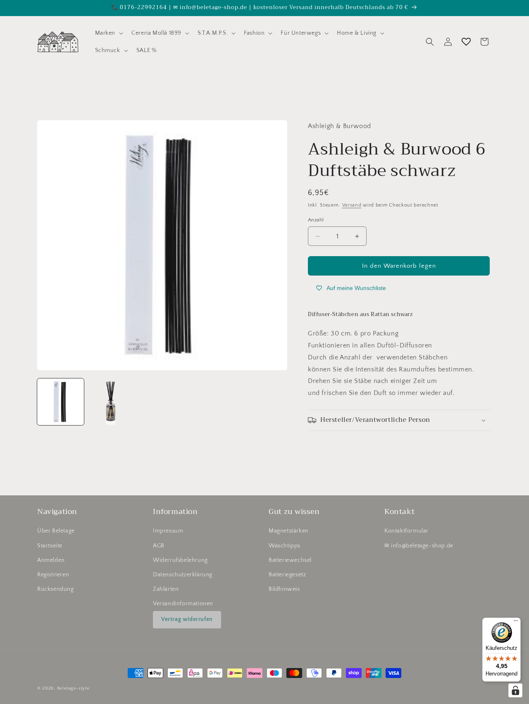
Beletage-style (73, 688)
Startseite (49, 545)
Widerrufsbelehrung (180, 560)
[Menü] (516, 623)
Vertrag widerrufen (187, 619)
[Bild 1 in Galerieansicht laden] (60, 401)
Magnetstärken (289, 531)
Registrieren (53, 574)
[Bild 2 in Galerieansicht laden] (111, 401)
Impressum (168, 531)
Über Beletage (56, 531)
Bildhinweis (284, 589)
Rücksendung (55, 589)
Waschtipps (284, 545)
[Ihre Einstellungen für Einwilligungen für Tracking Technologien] (515, 690)
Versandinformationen (183, 603)
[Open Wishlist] (466, 42)
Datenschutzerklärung (182, 574)
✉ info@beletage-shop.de (418, 545)
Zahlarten (166, 589)
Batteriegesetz (287, 574)
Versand (352, 205)
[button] (108, 33)
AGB (158, 545)
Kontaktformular (406, 531)
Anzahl (316, 220)
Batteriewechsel (290, 560)
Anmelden (51, 560)
